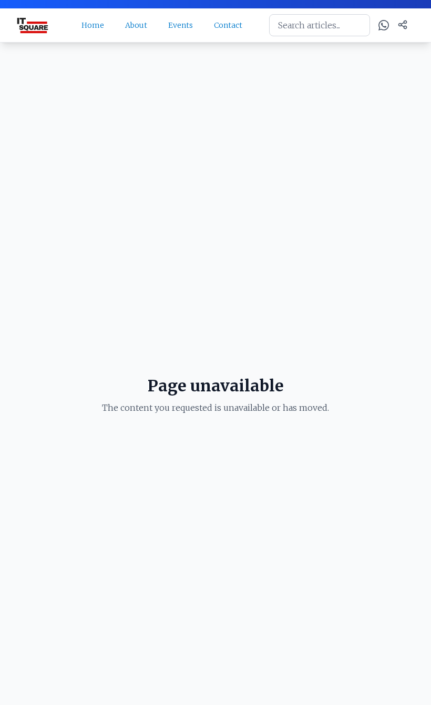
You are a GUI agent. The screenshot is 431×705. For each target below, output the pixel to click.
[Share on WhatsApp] (383, 25)
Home (92, 25)
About (136, 25)
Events (180, 25)
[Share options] (402, 24)
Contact (228, 25)
